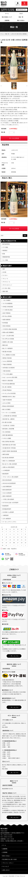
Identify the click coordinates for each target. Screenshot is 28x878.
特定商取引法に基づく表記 (9, 859)
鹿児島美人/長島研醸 (8, 429)
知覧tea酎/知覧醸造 (8, 332)
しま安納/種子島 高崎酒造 (9, 416)
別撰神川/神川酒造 (7, 342)
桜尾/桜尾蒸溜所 (7, 490)
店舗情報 (7, 20)
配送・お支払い (21, 20)
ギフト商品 (5, 247)
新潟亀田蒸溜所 (6, 509)
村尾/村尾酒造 (6, 326)
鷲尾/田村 (5, 345)
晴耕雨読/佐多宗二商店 (8, 396)
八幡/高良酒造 (6, 371)
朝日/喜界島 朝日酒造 (8, 441)
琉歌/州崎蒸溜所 (7, 496)
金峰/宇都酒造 (6, 313)
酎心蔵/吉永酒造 (7, 422)
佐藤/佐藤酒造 (6, 319)
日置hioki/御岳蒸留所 (8, 467)
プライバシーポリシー (8, 863)
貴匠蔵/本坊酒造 (7, 351)
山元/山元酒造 (6, 403)
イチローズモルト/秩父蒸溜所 (10, 477)
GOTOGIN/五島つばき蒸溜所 (10, 502)
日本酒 (4, 272)
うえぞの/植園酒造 (7, 303)
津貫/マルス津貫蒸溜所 (8, 461)
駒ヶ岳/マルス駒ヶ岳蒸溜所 (9, 464)
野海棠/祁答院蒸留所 (8, 406)
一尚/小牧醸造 (6, 300)
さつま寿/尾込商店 (7, 310)
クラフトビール (6, 282)
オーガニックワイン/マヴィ (9, 522)
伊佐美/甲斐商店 (7, 390)
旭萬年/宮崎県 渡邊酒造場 (9, 451)
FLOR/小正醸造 (6, 438)
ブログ (21, 13)
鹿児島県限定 (6, 244)
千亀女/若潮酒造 (7, 364)
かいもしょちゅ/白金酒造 (9, 393)
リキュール (5, 278)
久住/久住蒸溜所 (7, 493)
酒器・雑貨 (5, 291)
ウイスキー (5, 275)
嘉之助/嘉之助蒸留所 (8, 457)
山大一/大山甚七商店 (8, 335)
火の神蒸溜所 (6, 470)
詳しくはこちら (15, 656)
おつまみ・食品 (6, 288)
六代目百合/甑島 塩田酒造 (9, 329)
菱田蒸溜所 (5, 473)
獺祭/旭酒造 (5, 454)
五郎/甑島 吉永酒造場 (8, 367)
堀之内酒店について (7, 17)
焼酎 (3, 269)
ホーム (7, 13)
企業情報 (4, 852)
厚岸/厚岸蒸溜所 (7, 480)
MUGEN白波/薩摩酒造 (8, 384)
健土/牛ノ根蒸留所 (7, 348)
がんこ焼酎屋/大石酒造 (8, 355)
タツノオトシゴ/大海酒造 (9, 412)
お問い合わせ (6, 870)
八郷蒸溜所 (5, 515)
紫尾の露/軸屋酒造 (7, 435)
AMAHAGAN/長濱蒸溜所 (9, 483)
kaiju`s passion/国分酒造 (9, 377)
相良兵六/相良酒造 (7, 380)
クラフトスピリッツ (7, 285)
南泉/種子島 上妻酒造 (8, 419)
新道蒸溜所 (5, 506)
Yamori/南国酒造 (7, 361)
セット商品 (5, 260)
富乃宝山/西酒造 (7, 316)
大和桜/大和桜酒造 (7, 306)
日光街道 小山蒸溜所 (8, 512)
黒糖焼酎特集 (6, 257)
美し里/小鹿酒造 (6, 387)
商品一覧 (21, 17)
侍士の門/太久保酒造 (8, 339)
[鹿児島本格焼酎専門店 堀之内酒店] (7, 3)
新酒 (3, 253)
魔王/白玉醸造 (6, 409)
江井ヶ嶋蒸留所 (6, 518)
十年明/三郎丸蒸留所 (8, 499)
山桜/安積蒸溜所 (7, 486)
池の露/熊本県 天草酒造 (9, 448)
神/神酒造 (5, 323)
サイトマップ (5, 866)
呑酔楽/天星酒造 (7, 358)
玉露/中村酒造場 (7, 400)
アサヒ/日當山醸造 (7, 374)
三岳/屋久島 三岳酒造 (8, 425)
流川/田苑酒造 (6, 432)
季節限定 (4, 250)
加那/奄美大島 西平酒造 (9, 445)
